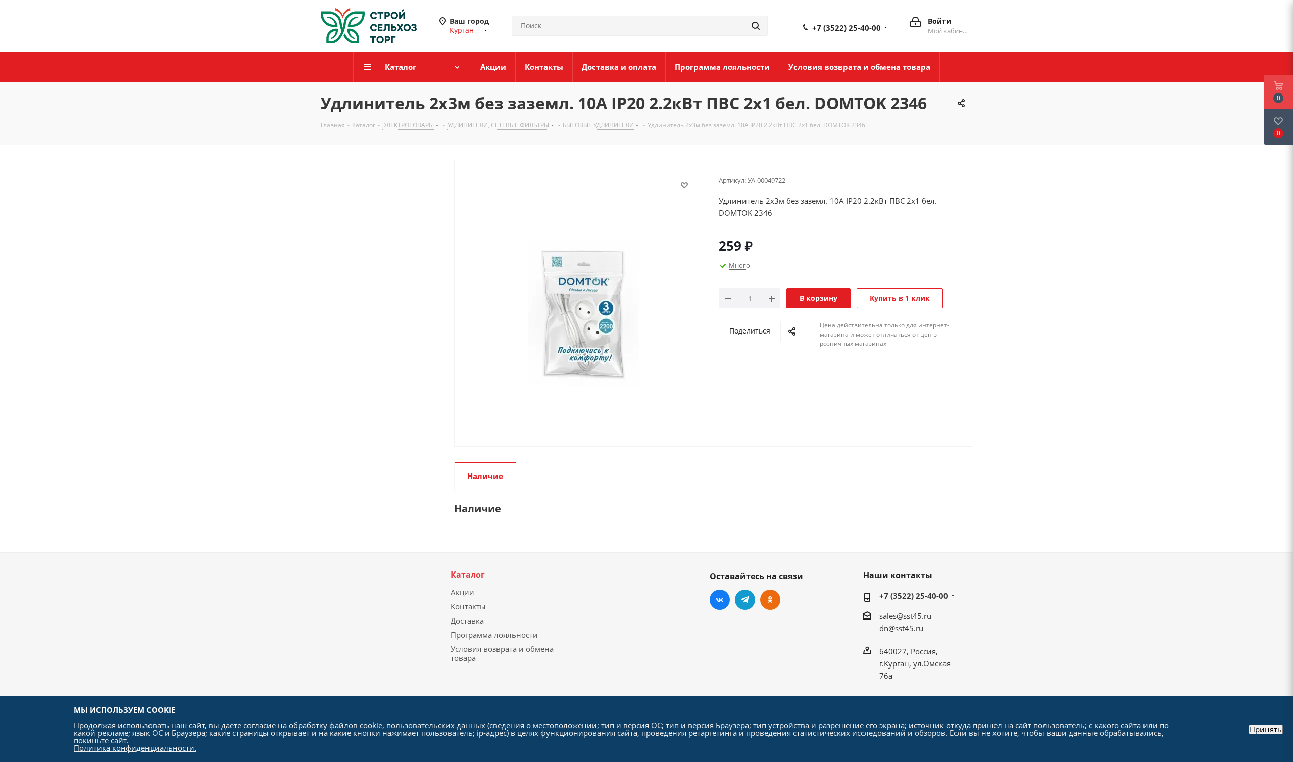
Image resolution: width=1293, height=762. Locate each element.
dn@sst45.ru (901, 628)
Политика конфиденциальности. (135, 748)
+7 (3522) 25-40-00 (846, 27)
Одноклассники (770, 600)
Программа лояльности (494, 635)
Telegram (745, 600)
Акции (462, 592)
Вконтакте (720, 600)
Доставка (467, 620)
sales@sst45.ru (905, 616)
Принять (1266, 729)
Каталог (468, 574)
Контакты (468, 606)
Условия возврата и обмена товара (502, 653)
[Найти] (755, 26)
